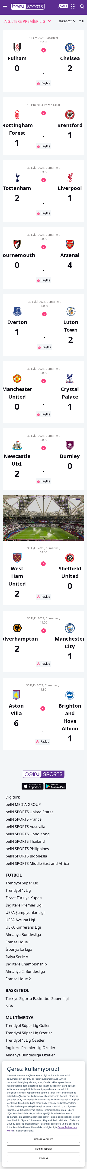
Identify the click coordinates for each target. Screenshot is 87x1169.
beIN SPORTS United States (29, 811)
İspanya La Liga (19, 949)
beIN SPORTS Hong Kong (28, 834)
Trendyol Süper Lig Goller (28, 1025)
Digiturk (13, 797)
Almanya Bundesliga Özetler (30, 1055)
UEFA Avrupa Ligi (20, 919)
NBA (9, 1006)
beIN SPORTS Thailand (25, 841)
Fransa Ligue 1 (18, 942)
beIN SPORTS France (24, 819)
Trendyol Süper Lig (22, 883)
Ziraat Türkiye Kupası (24, 897)
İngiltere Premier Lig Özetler (30, 1047)
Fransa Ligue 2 (18, 978)
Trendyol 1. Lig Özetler (25, 1040)
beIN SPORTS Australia (25, 826)
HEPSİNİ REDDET (43, 1149)
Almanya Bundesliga (23, 934)
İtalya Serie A (17, 956)
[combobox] (27, 22)
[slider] (43, 526)
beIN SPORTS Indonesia (26, 856)
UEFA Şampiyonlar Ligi (25, 912)
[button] (28, 7)
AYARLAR (43, 1158)
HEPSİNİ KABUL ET (43, 1139)
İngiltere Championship (26, 964)
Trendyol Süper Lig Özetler (29, 1032)
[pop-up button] (69, 533)
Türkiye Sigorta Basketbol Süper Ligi (37, 998)
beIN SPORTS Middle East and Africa (37, 863)
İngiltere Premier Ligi (24, 905)
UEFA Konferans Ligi (23, 927)
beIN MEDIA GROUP (23, 804)
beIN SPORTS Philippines (27, 848)
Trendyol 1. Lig (18, 890)
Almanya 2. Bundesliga (25, 971)
